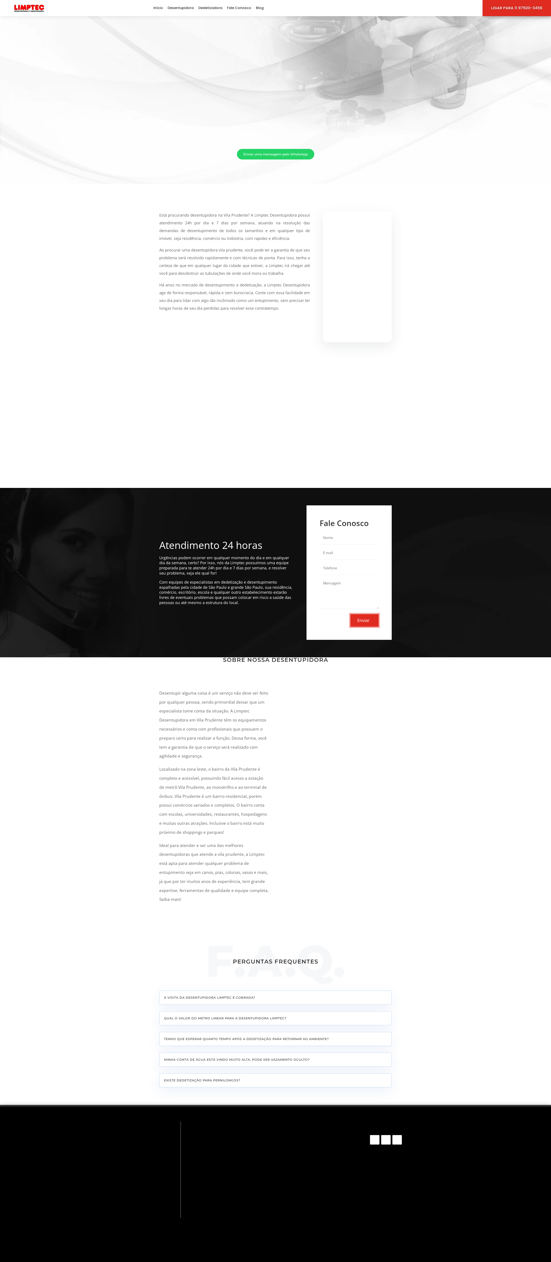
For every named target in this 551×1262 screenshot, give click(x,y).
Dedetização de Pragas (219, 1190)
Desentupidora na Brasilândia (307, 1160)
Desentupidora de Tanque (222, 1146)
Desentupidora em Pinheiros (306, 1215)
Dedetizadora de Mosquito (222, 1215)
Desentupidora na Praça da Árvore (311, 1209)
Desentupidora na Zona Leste (307, 1171)
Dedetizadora (210, 7)
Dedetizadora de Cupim (220, 1197)
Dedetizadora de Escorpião (222, 1209)
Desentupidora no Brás (302, 1231)
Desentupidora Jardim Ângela (308, 1155)
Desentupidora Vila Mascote (306, 1198)
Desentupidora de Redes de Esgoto (229, 1133)
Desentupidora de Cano (220, 1139)
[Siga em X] (397, 1140)
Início (158, 7)
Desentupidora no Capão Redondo (312, 1133)
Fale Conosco (239, 7)
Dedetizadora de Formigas (222, 1228)
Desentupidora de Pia (217, 1158)
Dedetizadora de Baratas (221, 1234)
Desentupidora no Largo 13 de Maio (312, 1193)
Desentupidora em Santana (306, 1236)
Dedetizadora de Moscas (221, 1221)
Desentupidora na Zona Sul (305, 1144)
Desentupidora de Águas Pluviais (227, 1170)
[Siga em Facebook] (374, 1140)
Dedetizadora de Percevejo (222, 1203)
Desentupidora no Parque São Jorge (313, 1139)
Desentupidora (181, 7)
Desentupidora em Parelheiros (308, 1204)
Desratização (210, 1240)
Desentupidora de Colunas (222, 1164)
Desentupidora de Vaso (219, 1152)
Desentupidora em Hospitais (306, 1166)
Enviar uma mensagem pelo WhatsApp (275, 154)
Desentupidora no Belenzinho (307, 1177)
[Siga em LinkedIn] (386, 1140)
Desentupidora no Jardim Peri (307, 1220)
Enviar (363, 620)
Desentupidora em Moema (305, 1242)
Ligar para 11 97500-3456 (516, 8)
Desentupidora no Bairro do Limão (311, 1182)
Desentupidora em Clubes (304, 1187)
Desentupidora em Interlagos (307, 1226)
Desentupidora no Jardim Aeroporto (313, 1150)
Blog (260, 7)
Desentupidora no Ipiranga (305, 1247)
